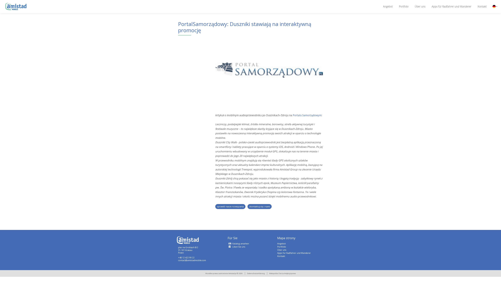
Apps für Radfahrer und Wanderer (451, 6)
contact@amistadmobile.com (192, 260)
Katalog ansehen (240, 243)
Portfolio (403, 6)
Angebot (388, 6)
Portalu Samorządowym (307, 115)
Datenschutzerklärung (256, 273)
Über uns (420, 6)
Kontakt (482, 6)
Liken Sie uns (238, 246)
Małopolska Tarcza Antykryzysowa (282, 273)
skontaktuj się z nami (259, 206)
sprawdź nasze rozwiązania (230, 206)
